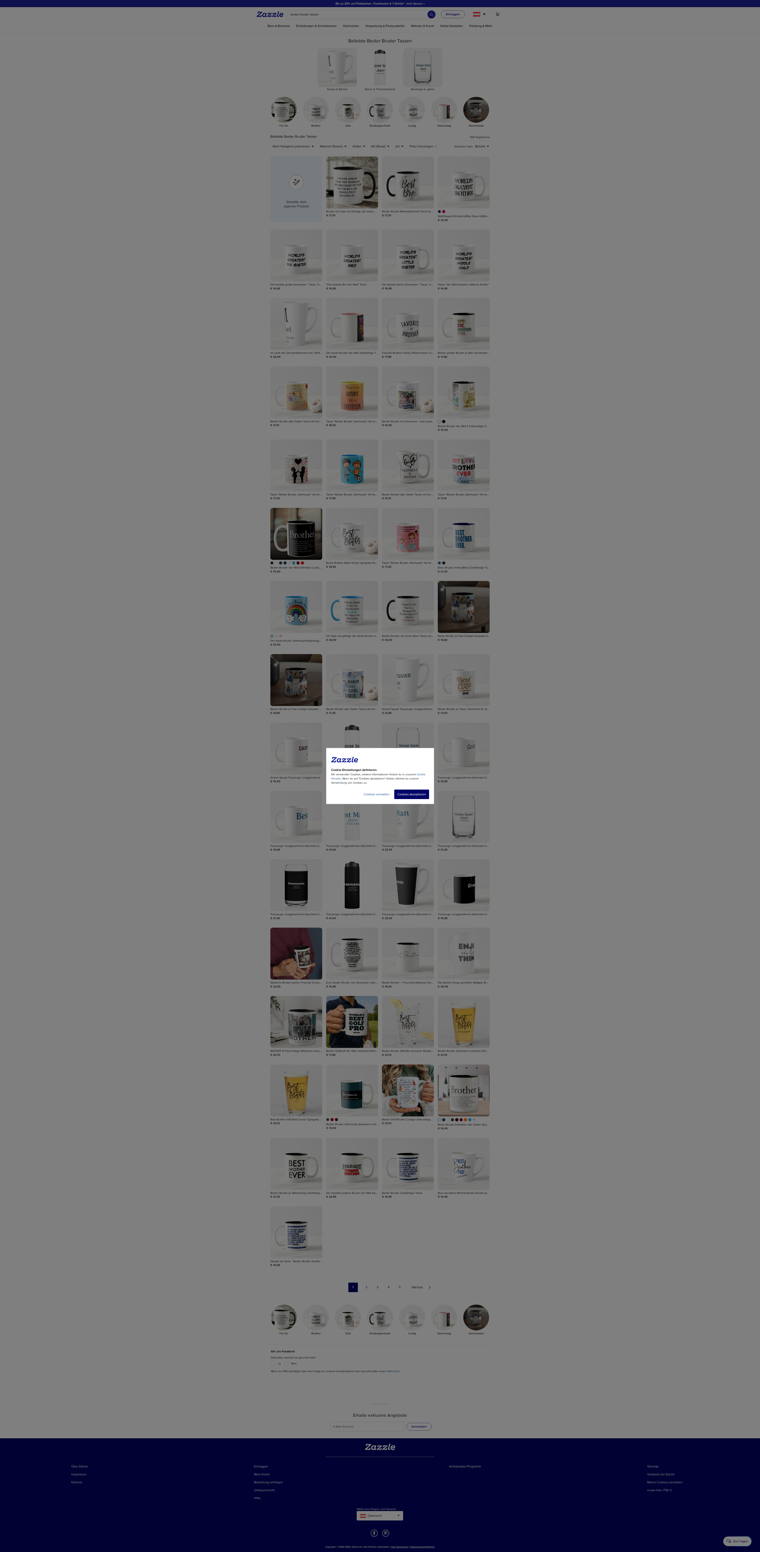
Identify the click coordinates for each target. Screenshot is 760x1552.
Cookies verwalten (377, 794)
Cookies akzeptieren (411, 794)
